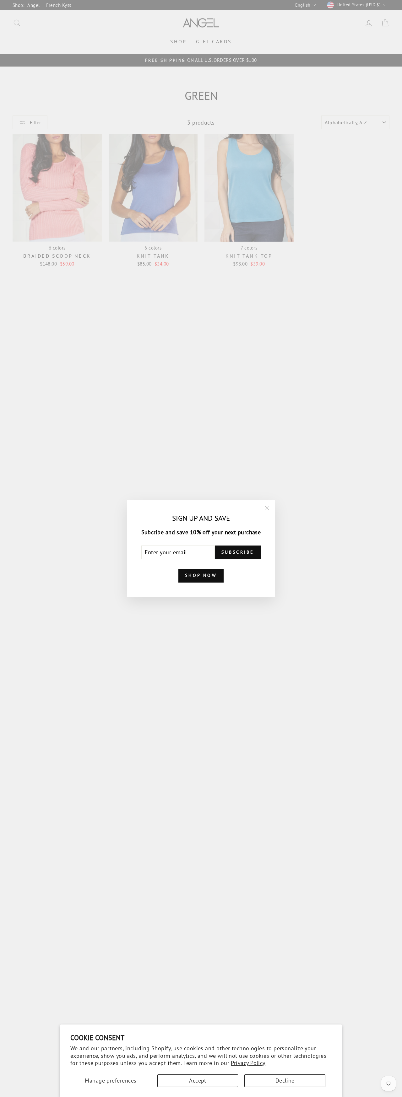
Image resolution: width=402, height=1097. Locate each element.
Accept (197, 1080)
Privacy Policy (248, 1063)
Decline (285, 1080)
